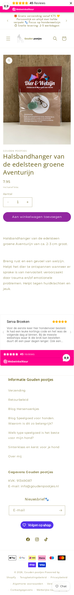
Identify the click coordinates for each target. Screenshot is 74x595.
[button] (8, 38)
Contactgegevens (21, 589)
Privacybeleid (59, 577)
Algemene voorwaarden (28, 583)
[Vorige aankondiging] (7, 20)
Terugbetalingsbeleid (33, 577)
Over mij (15, 456)
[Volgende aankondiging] (66, 20)
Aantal (7, 194)
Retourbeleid (18, 400)
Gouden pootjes (34, 572)
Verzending (17, 390)
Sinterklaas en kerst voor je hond (33, 447)
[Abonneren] (60, 510)
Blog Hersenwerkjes (23, 409)
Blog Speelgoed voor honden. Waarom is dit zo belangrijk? (31, 420)
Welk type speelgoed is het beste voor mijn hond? (33, 435)
